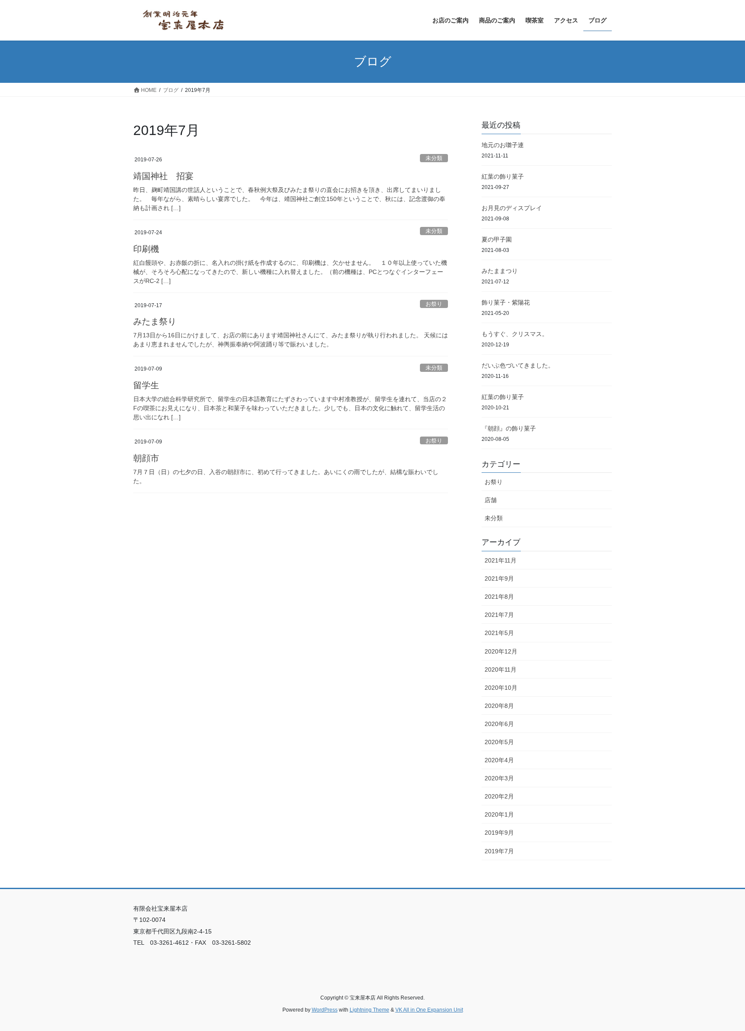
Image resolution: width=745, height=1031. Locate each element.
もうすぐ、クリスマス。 (515, 333)
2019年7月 (499, 851)
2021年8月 (499, 596)
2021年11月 (500, 560)
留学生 (146, 385)
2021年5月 (499, 632)
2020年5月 (499, 742)
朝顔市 (146, 458)
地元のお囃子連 (503, 144)
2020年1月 (499, 814)
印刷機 (146, 249)
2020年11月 (500, 669)
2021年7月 (499, 614)
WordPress (325, 1010)
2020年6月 (499, 723)
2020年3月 (499, 778)
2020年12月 (501, 651)
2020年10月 (501, 687)
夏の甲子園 (497, 239)
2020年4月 (499, 760)
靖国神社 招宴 (163, 176)
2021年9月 (499, 578)
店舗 (491, 500)
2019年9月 (499, 832)
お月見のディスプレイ (512, 207)
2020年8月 (499, 705)
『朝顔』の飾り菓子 (509, 428)
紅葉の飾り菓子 (503, 176)
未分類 (434, 158)
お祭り (434, 304)
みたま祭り (154, 321)
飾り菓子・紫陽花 (506, 302)
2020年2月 (499, 796)
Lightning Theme (369, 1010)
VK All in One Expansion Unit (429, 1010)
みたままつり (500, 270)
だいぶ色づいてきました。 (518, 365)
